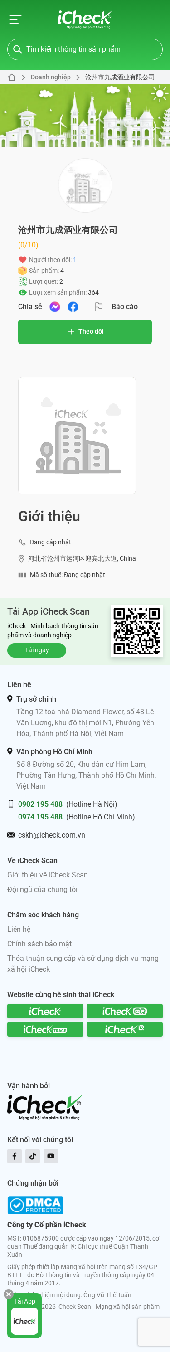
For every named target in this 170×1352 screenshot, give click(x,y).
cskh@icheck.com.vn (51, 835)
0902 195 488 (40, 804)
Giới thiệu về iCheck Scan (47, 875)
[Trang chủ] (85, 19)
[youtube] (51, 1156)
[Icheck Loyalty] (125, 1029)
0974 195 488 (40, 817)
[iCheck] (45, 1011)
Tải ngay (37, 650)
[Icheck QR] (125, 1011)
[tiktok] (32, 1156)
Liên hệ (18, 929)
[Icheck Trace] (45, 1029)
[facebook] (14, 1156)
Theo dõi (91, 331)
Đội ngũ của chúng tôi (42, 889)
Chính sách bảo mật (39, 944)
